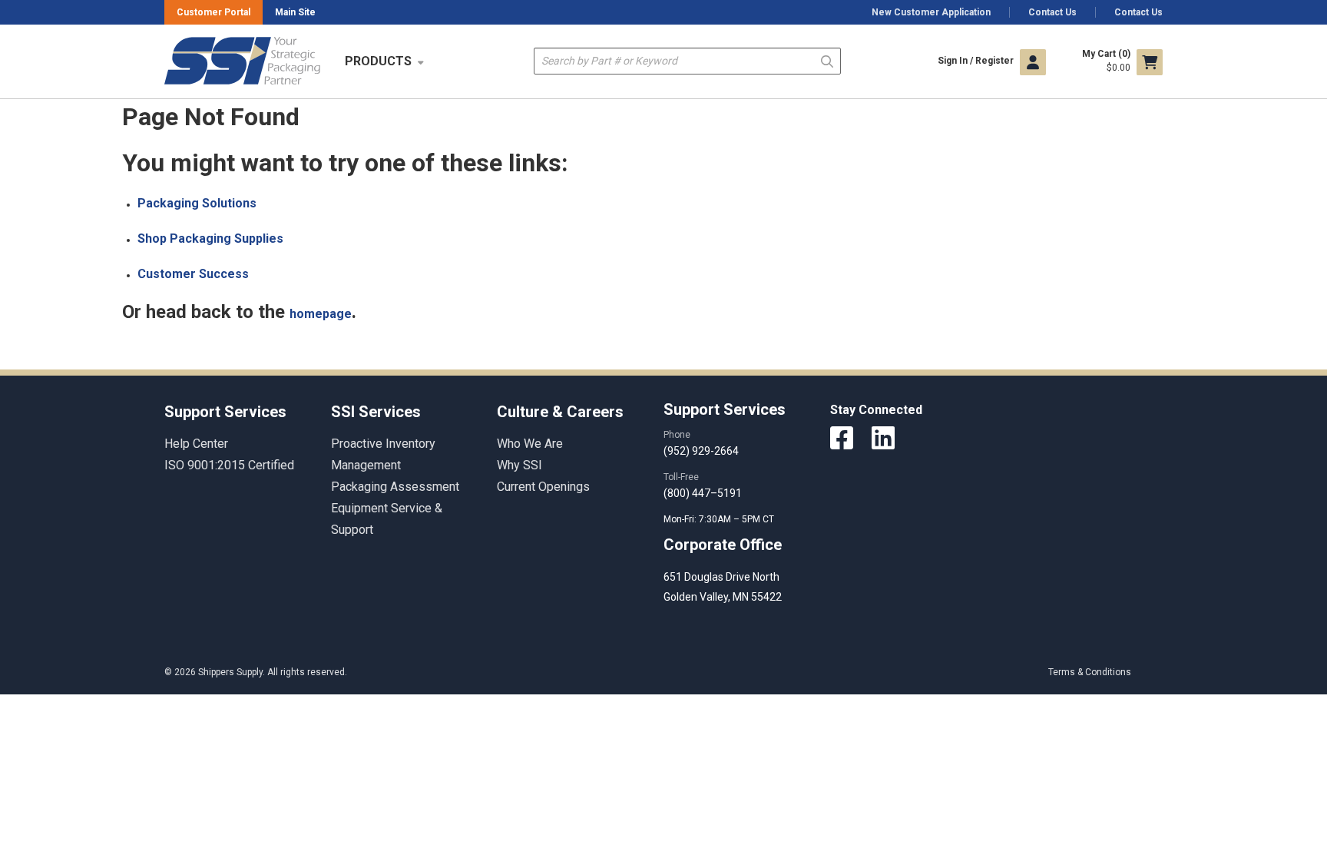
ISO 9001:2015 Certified (229, 465)
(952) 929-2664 (701, 451)
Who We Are (530, 443)
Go (827, 60)
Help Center (196, 443)
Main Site (295, 12)
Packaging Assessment (395, 486)
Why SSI (519, 465)
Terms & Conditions (1089, 672)
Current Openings (543, 486)
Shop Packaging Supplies (210, 238)
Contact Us (1052, 12)
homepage (321, 313)
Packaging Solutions (196, 203)
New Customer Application (931, 12)
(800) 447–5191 (703, 493)
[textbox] (687, 61)
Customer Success (193, 274)
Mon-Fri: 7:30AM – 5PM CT (720, 519)
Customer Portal (213, 12)
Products (378, 61)
